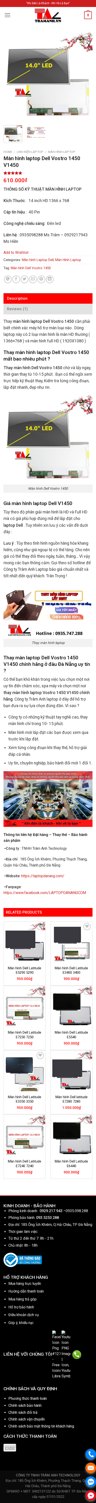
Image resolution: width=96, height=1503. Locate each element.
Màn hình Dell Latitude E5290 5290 (24, 970)
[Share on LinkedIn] (50, 279)
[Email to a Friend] (33, 279)
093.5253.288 (47, 1217)
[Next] (85, 77)
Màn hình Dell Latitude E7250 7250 (24, 1034)
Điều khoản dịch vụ (23, 1315)
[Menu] (7, 15)
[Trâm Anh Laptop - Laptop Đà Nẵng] (48, 15)
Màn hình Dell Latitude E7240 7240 (24, 1163)
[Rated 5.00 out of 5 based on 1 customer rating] (48, 173)
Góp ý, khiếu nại (20, 1323)
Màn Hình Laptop (61, 152)
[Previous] (11, 77)
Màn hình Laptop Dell (38, 260)
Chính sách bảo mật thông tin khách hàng (41, 1426)
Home (7, 152)
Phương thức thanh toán (27, 1398)
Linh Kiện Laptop (30, 152)
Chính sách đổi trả (23, 1412)
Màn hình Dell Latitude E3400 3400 (71, 970)
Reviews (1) (17, 309)
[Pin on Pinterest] (41, 279)
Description (17, 298)
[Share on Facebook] (16, 279)
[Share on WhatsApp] (8, 279)
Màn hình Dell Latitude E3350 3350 (24, 1099)
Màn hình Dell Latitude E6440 (71, 1163)
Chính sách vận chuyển (26, 1419)
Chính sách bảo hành (24, 1405)
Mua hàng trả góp (22, 1299)
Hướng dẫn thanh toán (26, 1291)
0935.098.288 (77, 1211)
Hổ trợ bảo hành (21, 1307)
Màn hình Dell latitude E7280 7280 (71, 1099)
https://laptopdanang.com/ (42, 876)
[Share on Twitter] (24, 279)
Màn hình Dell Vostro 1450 (31, 268)
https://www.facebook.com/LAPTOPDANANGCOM (44, 893)
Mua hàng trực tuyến (24, 1283)
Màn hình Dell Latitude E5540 (71, 1034)
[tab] (48, 298)
